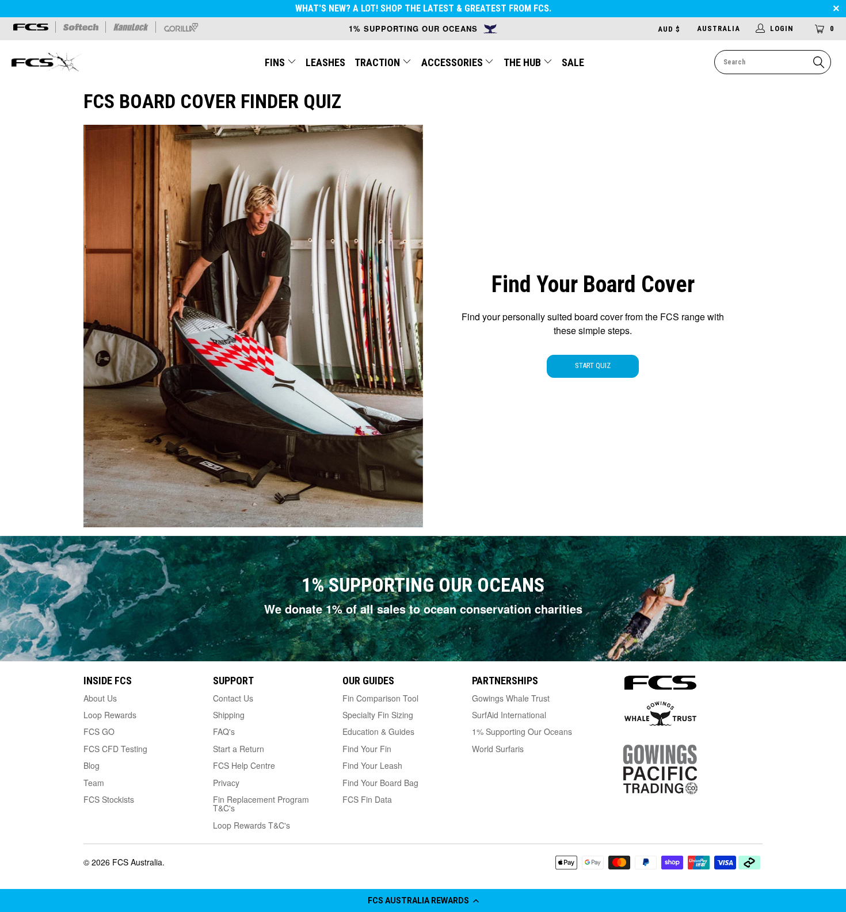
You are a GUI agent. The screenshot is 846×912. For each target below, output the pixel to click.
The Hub (523, 62)
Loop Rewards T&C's (251, 825)
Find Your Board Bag (380, 782)
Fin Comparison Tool (380, 698)
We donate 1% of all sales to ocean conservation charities (423, 608)
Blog (91, 765)
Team (93, 782)
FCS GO (99, 731)
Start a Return (238, 748)
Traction (378, 62)
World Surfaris (498, 748)
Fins (275, 62)
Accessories (453, 62)
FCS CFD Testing (115, 748)
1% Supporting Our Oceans (522, 731)
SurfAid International (509, 715)
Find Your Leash (372, 765)
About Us (100, 698)
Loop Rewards (109, 715)
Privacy (226, 782)
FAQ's (224, 731)
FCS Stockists (108, 799)
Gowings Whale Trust (511, 698)
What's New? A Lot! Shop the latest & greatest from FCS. (423, 8)
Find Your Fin (366, 748)
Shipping (229, 715)
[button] (423, 900)
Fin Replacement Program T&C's (261, 804)
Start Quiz (593, 365)
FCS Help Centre (244, 765)
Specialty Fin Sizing (377, 715)
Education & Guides (378, 731)
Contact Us (233, 698)
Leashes (325, 62)
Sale (573, 62)
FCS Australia (137, 862)
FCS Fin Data (367, 799)
